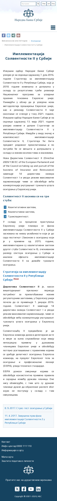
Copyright (19, 496)
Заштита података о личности (18, 461)
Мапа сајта (7, 457)
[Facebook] (3, 35)
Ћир (43, 3)
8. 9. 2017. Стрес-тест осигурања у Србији (28, 408)
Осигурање (36, 41)
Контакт (6, 441)
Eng (53, 3)
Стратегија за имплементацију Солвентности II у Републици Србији (24, 275)
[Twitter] (8, 35)
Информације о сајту (13, 450)
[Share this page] (13, 35)
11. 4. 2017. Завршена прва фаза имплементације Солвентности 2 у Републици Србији (25, 419)
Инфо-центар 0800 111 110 (17, 446)
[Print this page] (18, 35)
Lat (49, 3)
